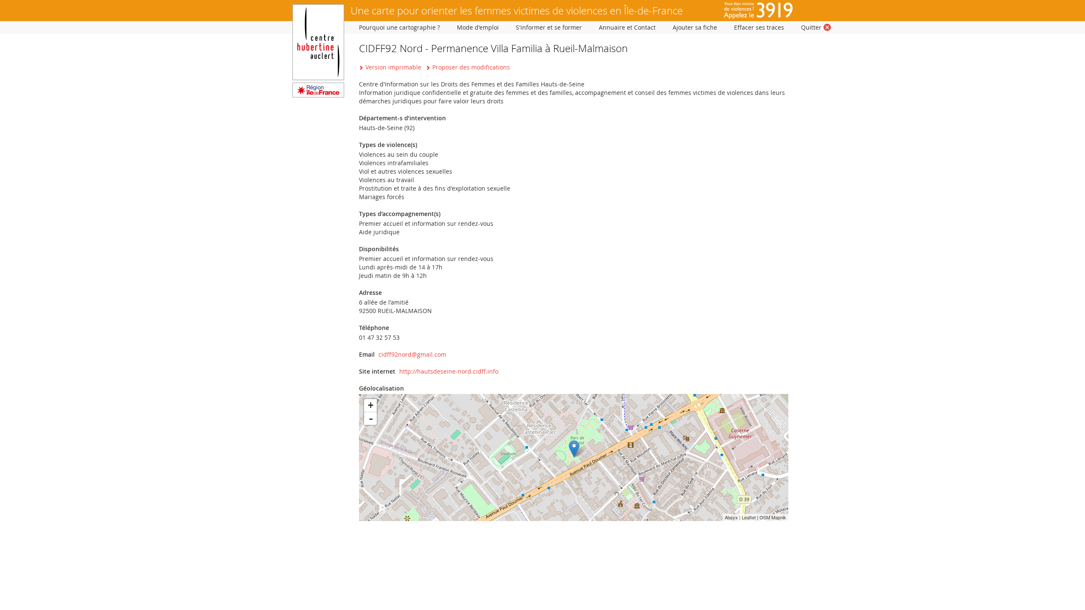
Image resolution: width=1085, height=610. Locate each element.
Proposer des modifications (471, 67)
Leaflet (749, 517)
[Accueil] (318, 95)
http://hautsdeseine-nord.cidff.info (448, 371)
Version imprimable (393, 67)
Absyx (731, 517)
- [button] (371, 418)
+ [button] (370, 405)
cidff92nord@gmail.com (412, 354)
